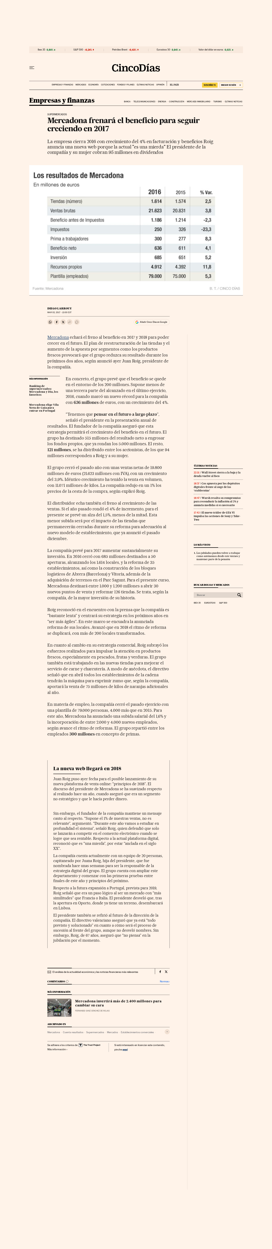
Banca (127, 101)
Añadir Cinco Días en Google (153, 322)
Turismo (217, 101)
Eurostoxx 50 (163, 49)
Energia (162, 101)
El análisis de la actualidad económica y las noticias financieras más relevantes (95, 971)
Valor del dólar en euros (211, 49)
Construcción (176, 101)
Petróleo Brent (119, 49)
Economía (93, 85)
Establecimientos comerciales (137, 1032)
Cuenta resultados (73, 1032)
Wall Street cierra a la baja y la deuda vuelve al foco (217, 474)
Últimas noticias (145, 85)
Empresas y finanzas (62, 85)
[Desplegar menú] (31, 67)
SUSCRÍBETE (210, 85)
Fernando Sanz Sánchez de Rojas (92, 1011)
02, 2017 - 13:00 (59, 312)
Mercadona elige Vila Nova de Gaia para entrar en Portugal (44, 408)
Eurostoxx (209, 603)
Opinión (160, 85)
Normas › (165, 981)
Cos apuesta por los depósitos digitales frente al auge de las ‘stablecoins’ (217, 487)
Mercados (80, 85)
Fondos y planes (125, 85)
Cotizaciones (108, 85)
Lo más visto (202, 544)
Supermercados (95, 1032)
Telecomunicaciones (144, 101)
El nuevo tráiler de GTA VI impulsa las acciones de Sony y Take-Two (217, 516)
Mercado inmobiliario (198, 101)
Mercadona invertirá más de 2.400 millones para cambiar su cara (118, 1003)
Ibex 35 (41, 49)
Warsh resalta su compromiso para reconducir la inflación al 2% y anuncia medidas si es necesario (217, 501)
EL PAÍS (173, 83)
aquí (125, 1049)
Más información (56, 1049)
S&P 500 (78, 49)
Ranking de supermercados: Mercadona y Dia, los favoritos (43, 390)
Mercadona (58, 337)
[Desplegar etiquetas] (167, 1031)
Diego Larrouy (59, 308)
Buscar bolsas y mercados (211, 584)
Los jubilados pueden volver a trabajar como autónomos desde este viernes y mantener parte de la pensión (218, 556)
